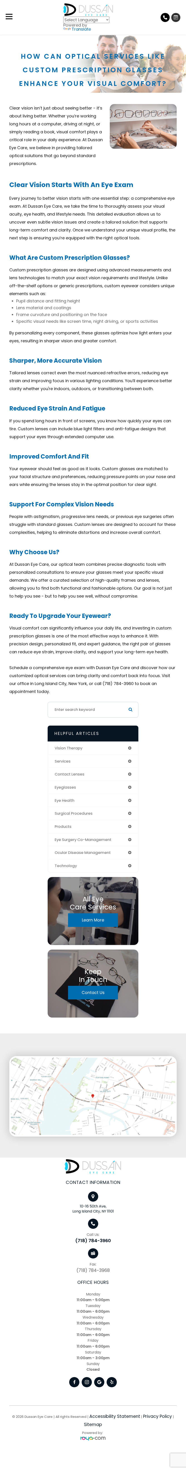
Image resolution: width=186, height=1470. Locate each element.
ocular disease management (83, 852)
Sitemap (93, 1424)
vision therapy (68, 748)
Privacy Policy (157, 1416)
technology (66, 865)
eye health (64, 800)
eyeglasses (65, 787)
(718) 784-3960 (93, 1240)
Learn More (93, 920)
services (63, 761)
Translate (81, 29)
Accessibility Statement (114, 1416)
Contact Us (93, 992)
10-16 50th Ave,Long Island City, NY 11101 (93, 1209)
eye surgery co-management (83, 839)
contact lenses (69, 774)
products (63, 826)
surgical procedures (74, 813)
